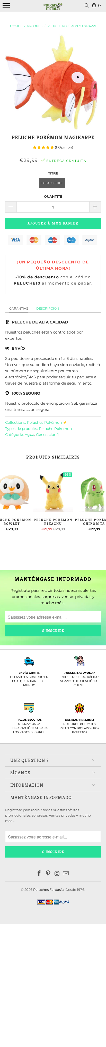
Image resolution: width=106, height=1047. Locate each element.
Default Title (52, 183)
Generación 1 (47, 435)
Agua (29, 435)
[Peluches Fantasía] (53, 8)
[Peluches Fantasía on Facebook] (39, 874)
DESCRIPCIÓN (47, 308)
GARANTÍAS (18, 308)
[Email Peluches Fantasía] (66, 874)
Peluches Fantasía (48, 889)
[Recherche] (87, 5)
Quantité (53, 196)
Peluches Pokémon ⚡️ (47, 422)
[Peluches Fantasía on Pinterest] (48, 874)
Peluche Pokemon (55, 429)
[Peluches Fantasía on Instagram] (57, 874)
